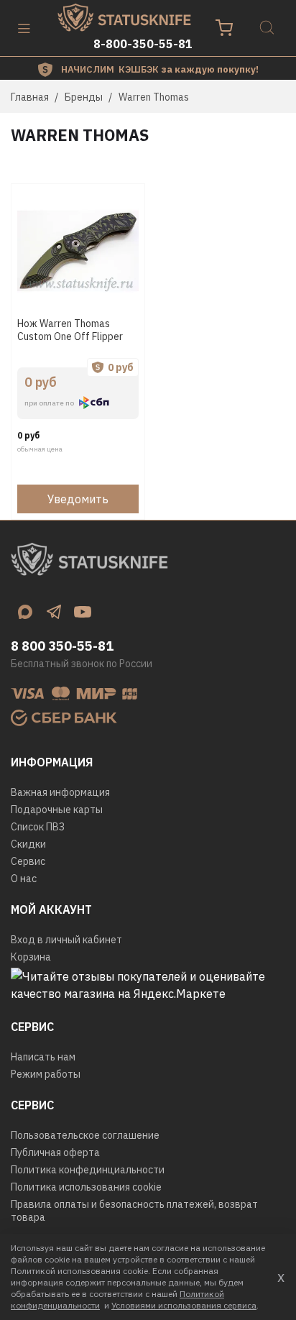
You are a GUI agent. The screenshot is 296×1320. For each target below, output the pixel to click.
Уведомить (77, 499)
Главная (30, 97)
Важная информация (60, 792)
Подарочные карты (57, 809)
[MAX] (25, 611)
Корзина (31, 956)
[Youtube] (82, 611)
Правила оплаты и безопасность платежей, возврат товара (134, 1211)
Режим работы (45, 1074)
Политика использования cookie (86, 1187)
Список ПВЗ (38, 826)
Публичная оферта (55, 1152)
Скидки (28, 844)
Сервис (28, 861)
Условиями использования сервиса (183, 1305)
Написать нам (43, 1056)
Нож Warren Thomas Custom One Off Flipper (70, 330)
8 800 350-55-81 (62, 646)
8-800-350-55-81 (143, 44)
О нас (24, 878)
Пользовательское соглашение (85, 1135)
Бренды (84, 97)
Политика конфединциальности (88, 1169)
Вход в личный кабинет (66, 939)
